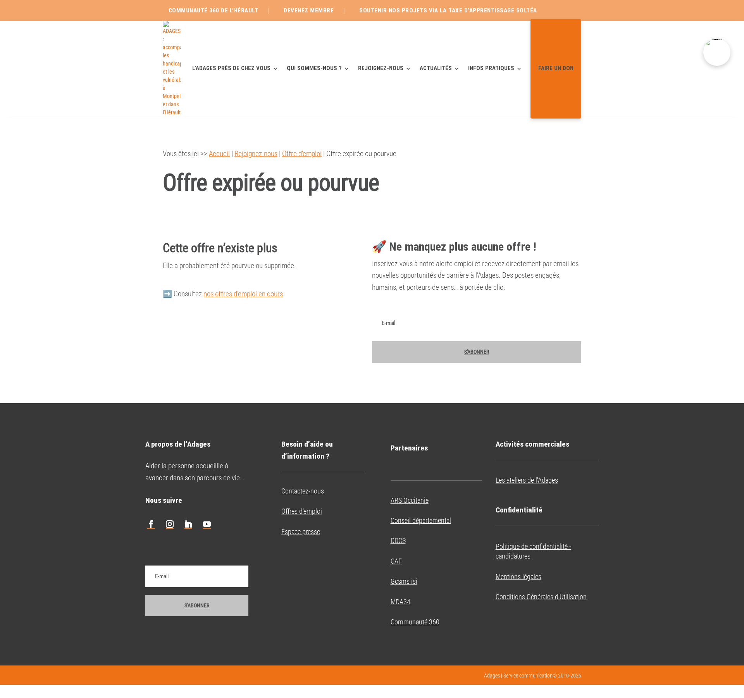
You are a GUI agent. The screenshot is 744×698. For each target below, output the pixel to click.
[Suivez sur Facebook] (151, 524)
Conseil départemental (421, 520)
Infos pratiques (491, 68)
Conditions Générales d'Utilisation (541, 597)
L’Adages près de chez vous (231, 68)
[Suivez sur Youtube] (207, 524)
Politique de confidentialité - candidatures (533, 551)
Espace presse (300, 532)
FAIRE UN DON (556, 68)
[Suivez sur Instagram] (169, 524)
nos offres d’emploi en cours (243, 293)
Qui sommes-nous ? (314, 68)
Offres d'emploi (301, 511)
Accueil (219, 153)
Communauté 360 (415, 622)
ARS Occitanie (410, 500)
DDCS (398, 540)
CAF (396, 561)
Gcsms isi (404, 581)
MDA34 (400, 602)
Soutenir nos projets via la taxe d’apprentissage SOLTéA (448, 10)
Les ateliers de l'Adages (527, 480)
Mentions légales (518, 576)
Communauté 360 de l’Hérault (213, 10)
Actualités (436, 68)
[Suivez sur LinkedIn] (188, 524)
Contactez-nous (302, 491)
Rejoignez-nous (380, 68)
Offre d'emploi (302, 153)
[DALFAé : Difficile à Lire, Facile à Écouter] (716, 52)
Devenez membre (309, 10)
